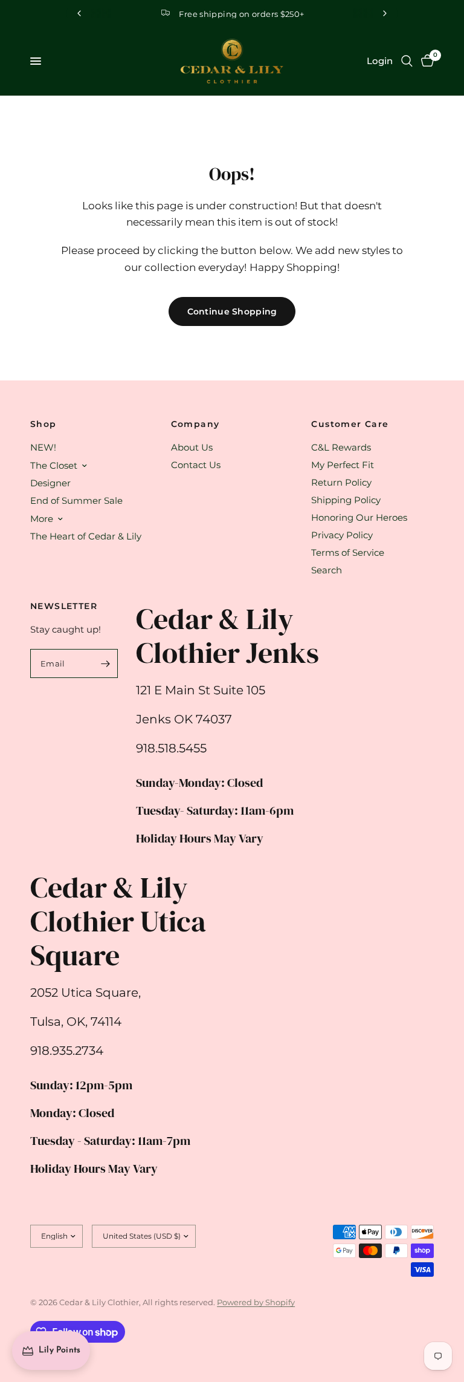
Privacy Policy (342, 535)
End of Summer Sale (76, 500)
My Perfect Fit (342, 465)
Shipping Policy (346, 500)
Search (326, 570)
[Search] (407, 61)
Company (195, 424)
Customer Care (349, 424)
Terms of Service (347, 552)
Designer (50, 483)
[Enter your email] (106, 663)
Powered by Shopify (256, 1302)
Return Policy (341, 482)
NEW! (43, 447)
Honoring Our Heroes (359, 517)
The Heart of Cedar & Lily (85, 536)
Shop (43, 424)
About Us (192, 447)
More (41, 518)
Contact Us (196, 465)
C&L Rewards (341, 447)
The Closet (53, 465)
